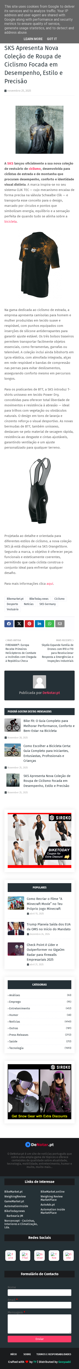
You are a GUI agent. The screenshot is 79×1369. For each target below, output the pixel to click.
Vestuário (12, 609)
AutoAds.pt (48, 1204)
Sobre (27, 1354)
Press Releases (40, 1034)
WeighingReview (15, 1196)
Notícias (29, 604)
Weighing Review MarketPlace (52, 1198)
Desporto (12, 604)
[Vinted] (68, 1255)
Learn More (33, 39)
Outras (40, 1028)
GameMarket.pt (14, 1201)
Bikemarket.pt (15, 598)
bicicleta (10, 222)
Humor (40, 1015)
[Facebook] (10, 1255)
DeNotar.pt (51, 693)
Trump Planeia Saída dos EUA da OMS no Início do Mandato (49, 926)
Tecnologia (40, 1048)
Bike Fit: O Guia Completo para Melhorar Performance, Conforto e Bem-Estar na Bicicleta (49, 726)
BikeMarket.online (53, 1191)
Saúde (40, 1041)
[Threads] (54, 1255)
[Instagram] (39, 1255)
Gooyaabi (64, 1361)
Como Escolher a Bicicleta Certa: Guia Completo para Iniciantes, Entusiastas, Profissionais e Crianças (47, 753)
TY (34, 1361)
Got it (52, 39)
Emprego (40, 1001)
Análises (40, 995)
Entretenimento (40, 1008)
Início (13, 1354)
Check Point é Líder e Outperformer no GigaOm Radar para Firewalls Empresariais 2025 (46, 952)
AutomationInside (16, 1206)
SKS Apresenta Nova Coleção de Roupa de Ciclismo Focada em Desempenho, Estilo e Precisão (46, 781)
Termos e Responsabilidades (53, 1354)
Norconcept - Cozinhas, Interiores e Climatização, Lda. (21, 1224)
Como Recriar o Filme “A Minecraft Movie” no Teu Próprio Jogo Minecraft (45, 904)
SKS (10, 163)
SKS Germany (48, 604)
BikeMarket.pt (13, 1191)
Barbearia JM (15, 1215)
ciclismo (35, 169)
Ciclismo (59, 598)
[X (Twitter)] (25, 1255)
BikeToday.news (38, 598)
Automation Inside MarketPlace (53, 1211)
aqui (50, 584)
